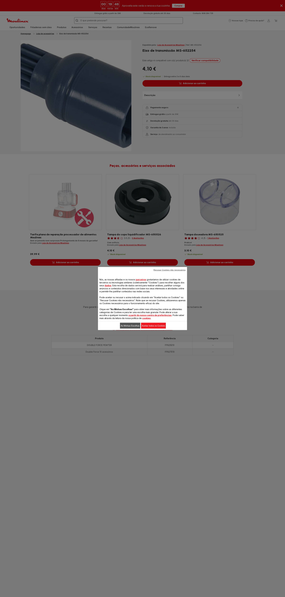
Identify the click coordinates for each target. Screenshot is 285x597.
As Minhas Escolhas (130, 326)
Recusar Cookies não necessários (169, 270)
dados (108, 285)
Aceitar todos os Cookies (153, 326)
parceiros (141, 279)
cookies (146, 318)
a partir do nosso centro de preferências (150, 315)
